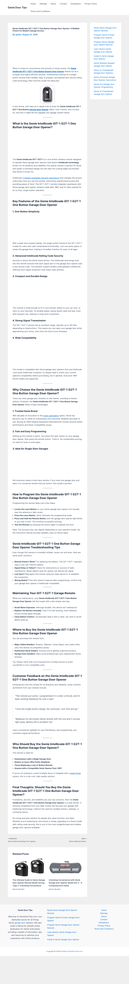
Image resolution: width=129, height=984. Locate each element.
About (53, 4)
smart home (75, 773)
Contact (63, 4)
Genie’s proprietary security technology (41, 178)
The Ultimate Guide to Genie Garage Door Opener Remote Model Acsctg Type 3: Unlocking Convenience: (29, 883)
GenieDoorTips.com (75, 951)
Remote (15, 889)
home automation (51, 416)
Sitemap (43, 4)
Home (33, 4)
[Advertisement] (47, 53)
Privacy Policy (91, 4)
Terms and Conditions (40, 11)
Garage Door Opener (39, 109)
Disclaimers (76, 4)
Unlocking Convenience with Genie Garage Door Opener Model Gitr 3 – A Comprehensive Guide (65, 883)
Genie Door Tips (17, 7)
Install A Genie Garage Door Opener (63, 939)
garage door (20, 923)
